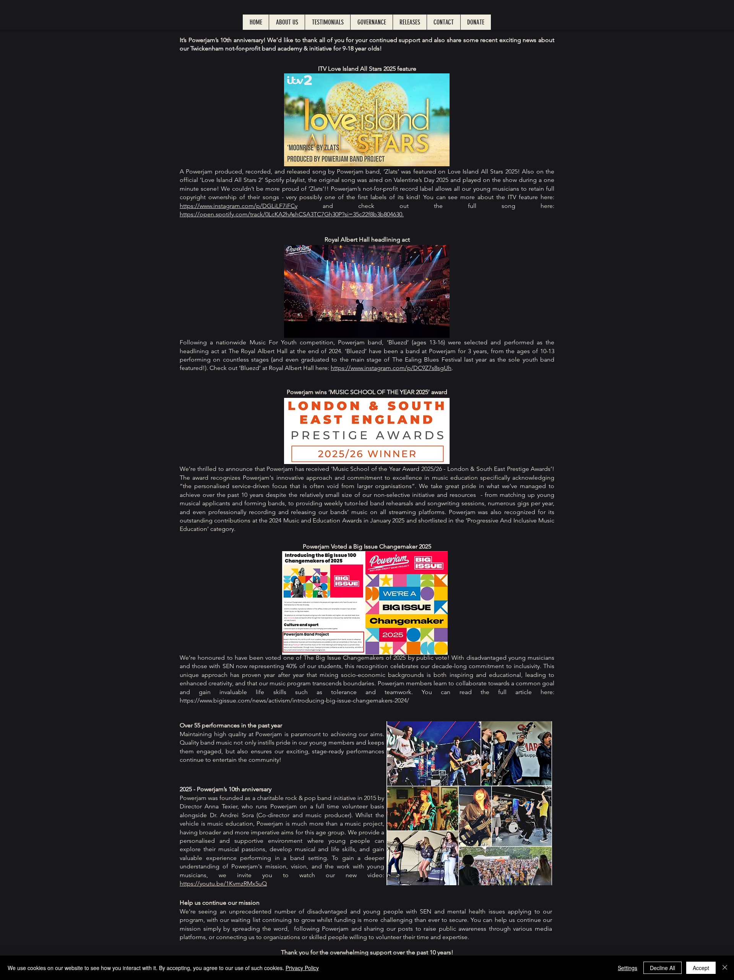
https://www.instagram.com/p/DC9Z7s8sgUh (391, 368)
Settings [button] (627, 968)
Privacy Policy (302, 968)
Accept (701, 968)
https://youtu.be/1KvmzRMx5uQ (223, 883)
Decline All (662, 968)
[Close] (724, 968)
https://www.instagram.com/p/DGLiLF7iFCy (238, 205)
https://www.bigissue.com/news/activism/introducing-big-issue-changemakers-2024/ (295, 700)
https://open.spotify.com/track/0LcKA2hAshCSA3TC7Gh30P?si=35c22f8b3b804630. (292, 214)
